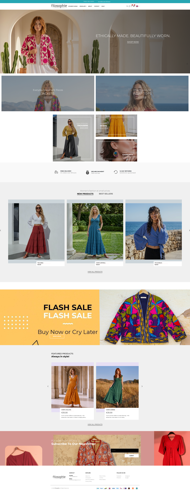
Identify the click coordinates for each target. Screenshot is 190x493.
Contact (96, 6)
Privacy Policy (89, 481)
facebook (119, 476)
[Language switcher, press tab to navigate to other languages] (138, 6)
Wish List (131, 6)
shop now (57, 336)
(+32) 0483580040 (73, 476)
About (90, 6)
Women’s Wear (72, 6)
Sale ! (103, 6)
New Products (85, 194)
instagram (127, 476)
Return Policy (102, 476)
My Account (129, 7)
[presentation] (47, 386)
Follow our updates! (65, 440)
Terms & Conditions (90, 479)
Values (102, 479)
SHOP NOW (48, 97)
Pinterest (119, 477)
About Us (88, 476)
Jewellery (83, 6)
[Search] (127, 6)
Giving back (88, 477)
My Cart (134, 6)
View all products (95, 424)
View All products (95, 271)
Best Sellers (106, 194)
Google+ (127, 477)
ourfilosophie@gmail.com (75, 479)
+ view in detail (36, 231)
